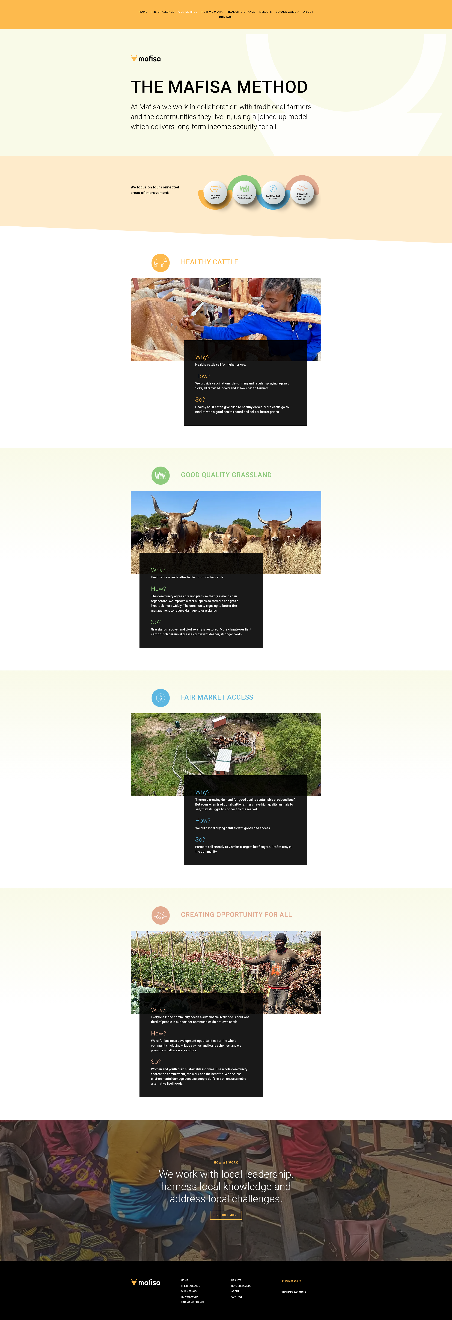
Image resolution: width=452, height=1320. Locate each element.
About (308, 12)
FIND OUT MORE (226, 1215)
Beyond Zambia (288, 12)
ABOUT (235, 1291)
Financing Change (241, 12)
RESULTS (236, 1280)
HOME (184, 1280)
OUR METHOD (189, 1291)
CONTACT (226, 17)
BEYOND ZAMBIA (241, 1286)
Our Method (188, 12)
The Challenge (162, 12)
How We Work (212, 12)
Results (265, 12)
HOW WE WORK (189, 1296)
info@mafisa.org (291, 1281)
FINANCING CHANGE (192, 1302)
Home (143, 12)
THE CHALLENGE (190, 1286)
